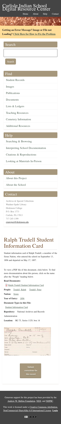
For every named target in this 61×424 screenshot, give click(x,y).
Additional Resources (18, 126)
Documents (12, 99)
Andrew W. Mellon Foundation (21, 400)
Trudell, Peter (35, 289)
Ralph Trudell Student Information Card (26, 285)
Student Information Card (16, 307)
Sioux (16, 293)
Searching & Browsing (19, 141)
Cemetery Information (18, 119)
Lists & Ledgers (15, 106)
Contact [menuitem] (55, 14)
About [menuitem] (35, 14)
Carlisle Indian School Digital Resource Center (26, 5)
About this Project (16, 178)
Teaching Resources (17, 113)
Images (10, 86)
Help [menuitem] (45, 14)
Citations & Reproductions (21, 154)
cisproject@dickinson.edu (17, 221)
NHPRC (49, 400)
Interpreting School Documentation (26, 148)
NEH (38, 400)
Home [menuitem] (25, 14)
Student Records (15, 80)
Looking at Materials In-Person (23, 161)
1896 (22, 298)
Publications (13, 93)
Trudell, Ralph (19, 289)
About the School (16, 185)
